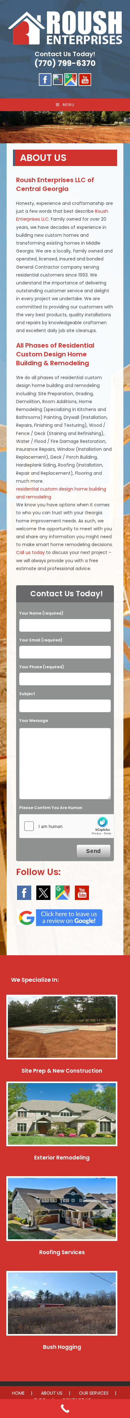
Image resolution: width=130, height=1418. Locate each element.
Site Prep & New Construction (61, 1071)
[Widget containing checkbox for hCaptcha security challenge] (67, 826)
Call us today (30, 552)
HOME (18, 1393)
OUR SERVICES (94, 1393)
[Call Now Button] (65, 1408)
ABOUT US (51, 1393)
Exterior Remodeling (62, 1157)
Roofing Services (62, 1252)
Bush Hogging (62, 1347)
